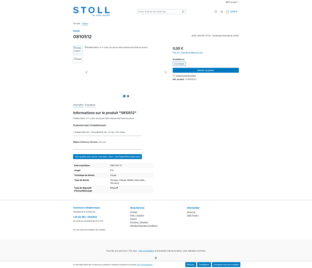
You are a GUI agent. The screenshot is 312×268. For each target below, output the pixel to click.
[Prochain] (166, 72)
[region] (120, 72)
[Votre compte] (222, 11)
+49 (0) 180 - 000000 (85, 217)
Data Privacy (193, 215)
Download (179, 64)
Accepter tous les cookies (226, 264)
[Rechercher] (183, 11)
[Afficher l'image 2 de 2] (128, 96)
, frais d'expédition (145, 251)
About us (191, 212)
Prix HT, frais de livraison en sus (188, 52)
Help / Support (137, 215)
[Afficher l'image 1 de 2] (124, 96)
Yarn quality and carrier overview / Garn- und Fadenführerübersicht (107, 156)
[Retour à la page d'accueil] (91, 11)
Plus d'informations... (145, 265)
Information (193, 207)
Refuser (191, 264)
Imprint (133, 219)
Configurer (204, 264)
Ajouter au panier (205, 70)
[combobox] (158, 11)
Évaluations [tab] (90, 105)
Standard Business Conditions (143, 225)
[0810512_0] (126, 72)
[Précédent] (86, 72)
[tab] (78, 105)
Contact (133, 212)
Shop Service (137, 207)
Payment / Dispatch (139, 222)
